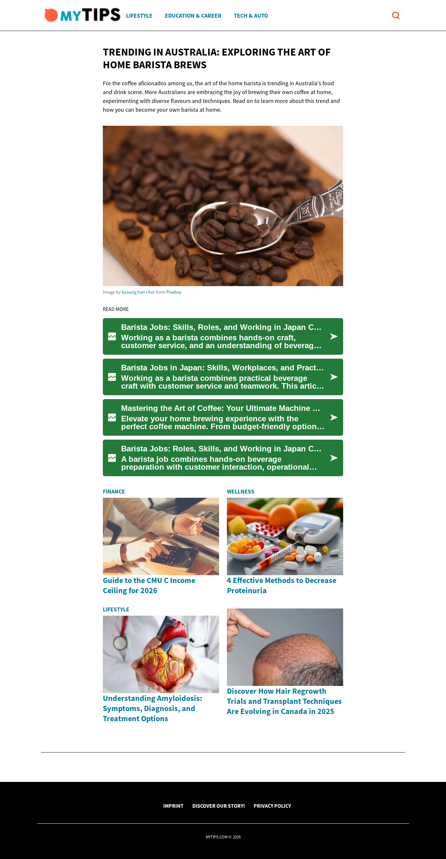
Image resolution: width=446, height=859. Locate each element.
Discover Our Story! (218, 805)
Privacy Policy (272, 805)
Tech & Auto (251, 15)
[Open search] (396, 15)
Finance (114, 491)
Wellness (240, 491)
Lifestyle (139, 15)
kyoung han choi (138, 292)
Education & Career (193, 15)
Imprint (173, 805)
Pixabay (174, 292)
